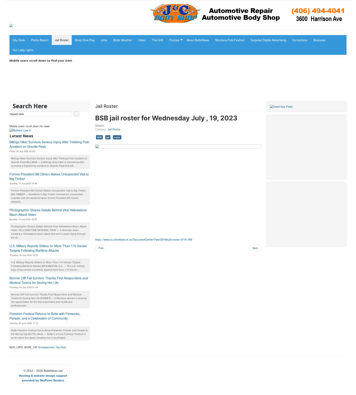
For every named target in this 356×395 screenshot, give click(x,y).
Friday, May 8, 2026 (91, 98)
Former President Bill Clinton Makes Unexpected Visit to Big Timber (49, 176)
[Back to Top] (351, 390)
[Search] (76, 113)
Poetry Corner (144, 92)
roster (117, 137)
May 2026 (188, 98)
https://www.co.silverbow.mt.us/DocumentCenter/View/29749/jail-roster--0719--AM (143, 239)
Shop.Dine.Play (196, 92)
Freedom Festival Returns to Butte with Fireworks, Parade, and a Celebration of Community (44, 315)
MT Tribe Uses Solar (47, 92)
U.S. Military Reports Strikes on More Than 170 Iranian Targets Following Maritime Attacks (48, 248)
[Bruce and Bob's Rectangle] (281, 106)
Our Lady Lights (249, 92)
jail (107, 137)
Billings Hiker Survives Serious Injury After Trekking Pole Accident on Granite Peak (49, 144)
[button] (175, 40)
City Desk (61, 347)
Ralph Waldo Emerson (144, 98)
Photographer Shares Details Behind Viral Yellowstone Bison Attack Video (48, 212)
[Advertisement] (306, 147)
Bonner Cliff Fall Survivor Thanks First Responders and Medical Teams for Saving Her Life (48, 280)
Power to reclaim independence (46, 98)
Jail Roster (114, 129)
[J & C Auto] (248, 13)
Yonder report (92, 92)
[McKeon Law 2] (19, 130)
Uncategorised (46, 347)
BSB (99, 137)
